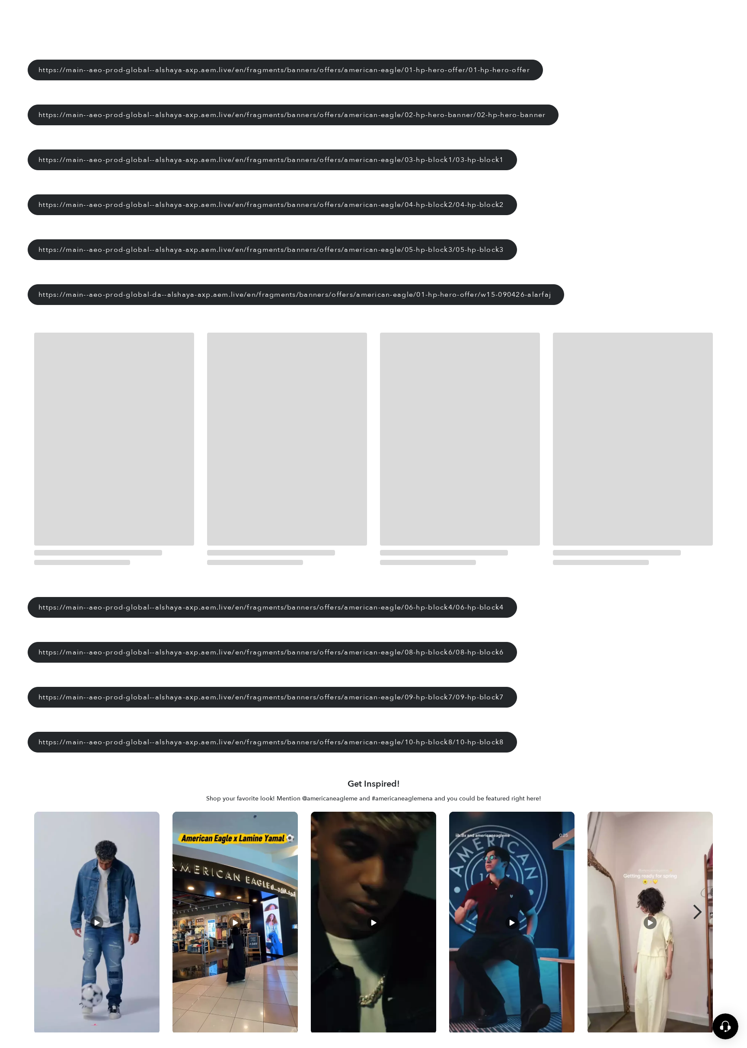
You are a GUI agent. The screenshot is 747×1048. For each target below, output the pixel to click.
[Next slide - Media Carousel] (698, 912)
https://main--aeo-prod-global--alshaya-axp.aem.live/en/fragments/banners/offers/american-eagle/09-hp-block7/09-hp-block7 (271, 697)
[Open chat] (725, 1033)
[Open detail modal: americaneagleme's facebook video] (650, 924)
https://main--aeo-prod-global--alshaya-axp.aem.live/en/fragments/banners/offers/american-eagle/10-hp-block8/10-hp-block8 (271, 742)
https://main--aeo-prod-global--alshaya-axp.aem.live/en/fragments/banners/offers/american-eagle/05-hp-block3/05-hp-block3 (271, 249)
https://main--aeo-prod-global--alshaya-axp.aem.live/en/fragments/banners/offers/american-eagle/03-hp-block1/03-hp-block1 (271, 160)
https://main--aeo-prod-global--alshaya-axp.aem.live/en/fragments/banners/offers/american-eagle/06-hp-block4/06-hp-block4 (271, 607)
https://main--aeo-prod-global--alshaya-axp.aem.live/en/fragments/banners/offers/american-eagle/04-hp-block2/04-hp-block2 (271, 205)
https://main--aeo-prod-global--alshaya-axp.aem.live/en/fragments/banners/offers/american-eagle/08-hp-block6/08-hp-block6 (271, 652)
